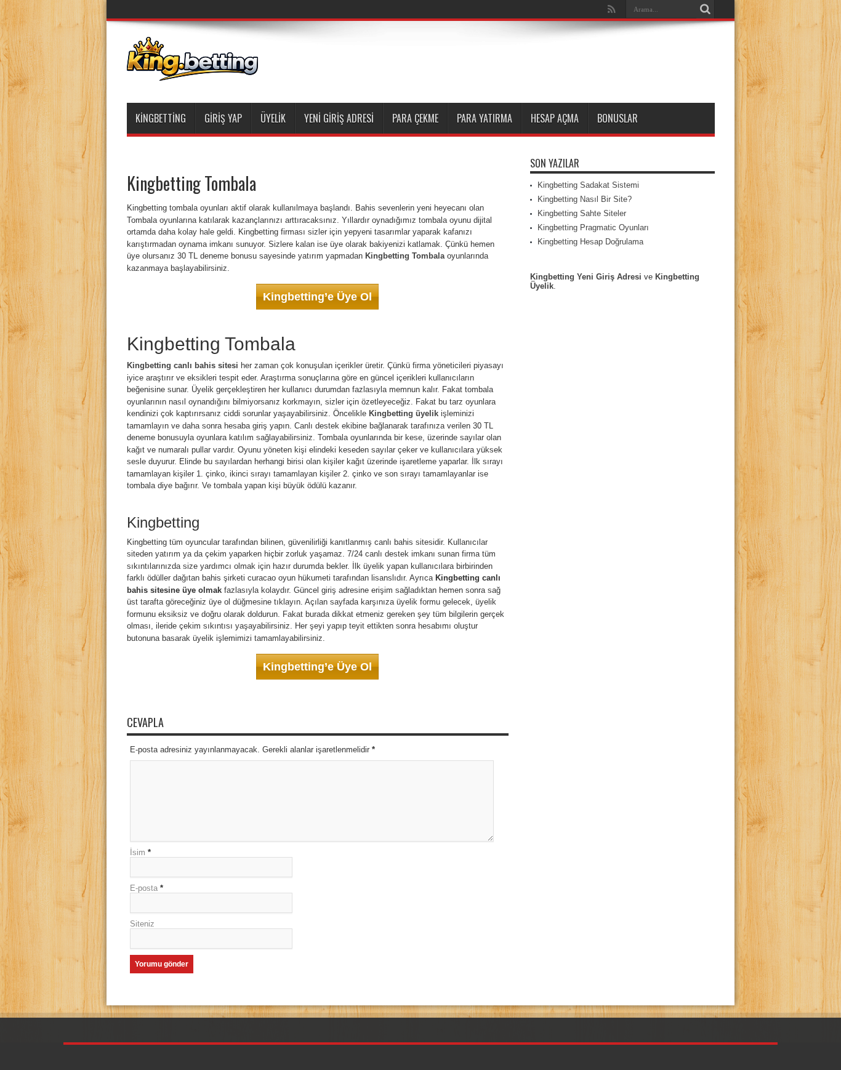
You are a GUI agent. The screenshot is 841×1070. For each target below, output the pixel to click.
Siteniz (142, 923)
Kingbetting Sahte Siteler (581, 213)
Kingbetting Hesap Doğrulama (590, 241)
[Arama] (705, 9)
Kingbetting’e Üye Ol (317, 297)
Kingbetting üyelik (403, 413)
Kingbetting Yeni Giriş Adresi (586, 276)
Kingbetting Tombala (405, 255)
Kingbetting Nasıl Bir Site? (584, 199)
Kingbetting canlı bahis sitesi (182, 365)
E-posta (144, 888)
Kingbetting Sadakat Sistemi (588, 185)
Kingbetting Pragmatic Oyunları (593, 227)
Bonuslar (617, 118)
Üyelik (273, 118)
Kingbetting (160, 118)
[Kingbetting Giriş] (192, 72)
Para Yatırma (484, 118)
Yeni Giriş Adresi (339, 118)
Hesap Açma (555, 118)
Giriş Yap (223, 118)
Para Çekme (415, 118)
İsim (137, 852)
